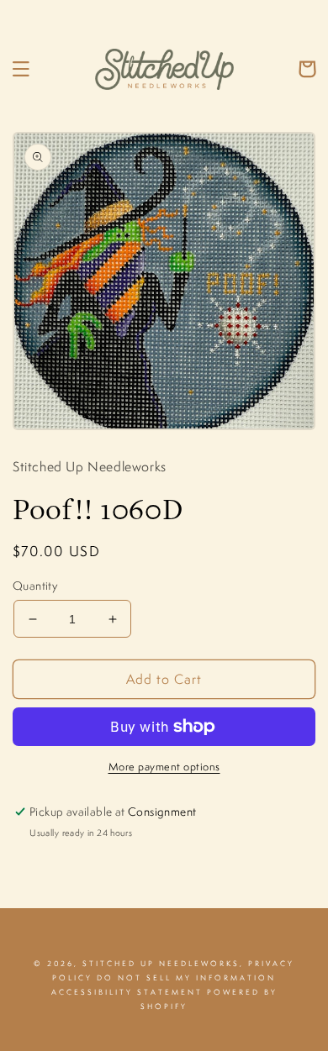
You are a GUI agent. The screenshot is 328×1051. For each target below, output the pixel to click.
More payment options (164, 766)
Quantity (35, 585)
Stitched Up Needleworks (161, 964)
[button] (21, 68)
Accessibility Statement (127, 992)
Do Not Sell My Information (186, 978)
